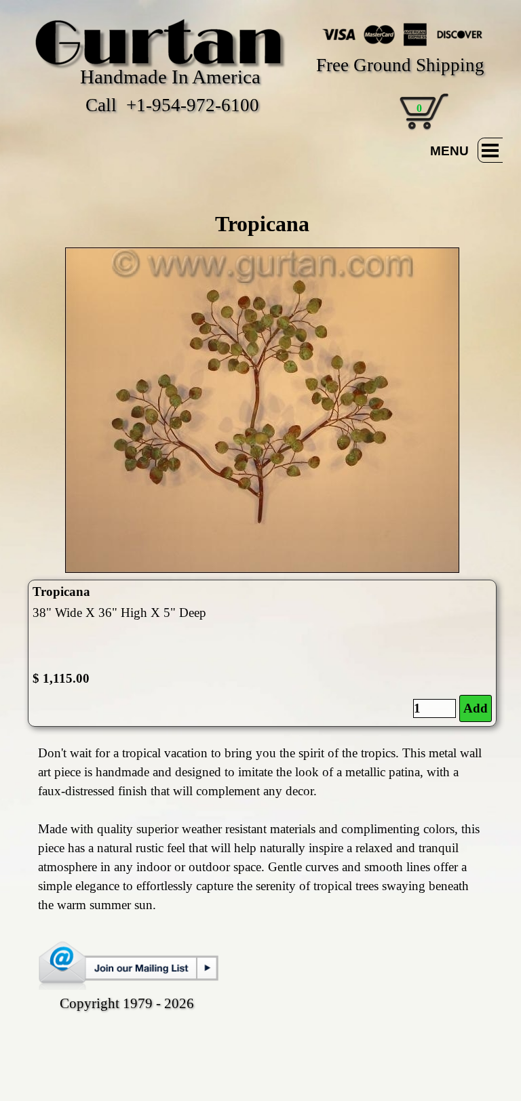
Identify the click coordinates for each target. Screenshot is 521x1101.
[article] (262, 653)
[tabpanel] (261, 223)
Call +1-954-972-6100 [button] (172, 105)
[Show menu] (490, 150)
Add (475, 708)
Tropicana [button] (61, 591)
